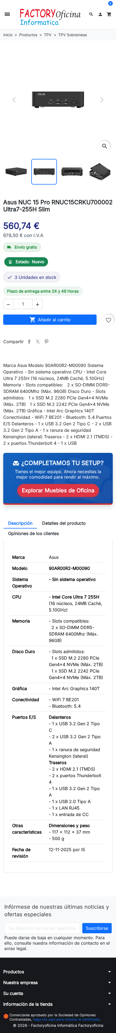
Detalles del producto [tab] (64, 523)
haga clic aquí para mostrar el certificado (66, 1019)
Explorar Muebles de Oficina (58, 490)
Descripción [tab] (20, 523)
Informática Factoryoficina (80, 1025)
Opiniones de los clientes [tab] (33, 533)
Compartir (29, 341)
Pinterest (46, 341)
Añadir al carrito (50, 319)
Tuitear (38, 341)
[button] (91, 14)
